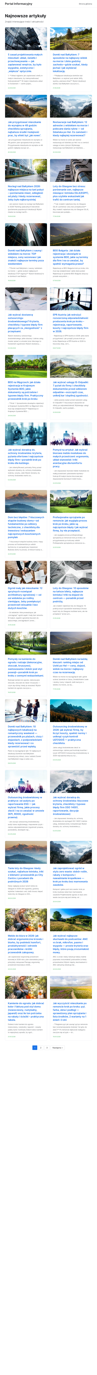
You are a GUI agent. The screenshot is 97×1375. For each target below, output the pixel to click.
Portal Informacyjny (18, 3)
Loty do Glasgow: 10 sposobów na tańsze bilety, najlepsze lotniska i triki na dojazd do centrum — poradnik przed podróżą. (71, 595)
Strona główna (85, 4)
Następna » (58, 1048)
